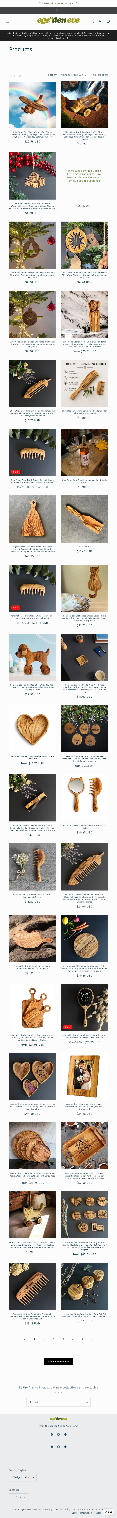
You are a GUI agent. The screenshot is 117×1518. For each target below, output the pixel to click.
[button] (7, 21)
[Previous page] (25, 1339)
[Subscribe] (86, 1402)
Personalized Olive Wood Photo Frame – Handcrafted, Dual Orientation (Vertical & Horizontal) (84, 1106)
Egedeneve (26, 1509)
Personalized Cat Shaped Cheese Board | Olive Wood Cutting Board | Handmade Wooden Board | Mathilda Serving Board (84, 618)
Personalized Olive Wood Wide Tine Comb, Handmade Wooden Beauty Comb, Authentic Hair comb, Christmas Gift (32, 1316)
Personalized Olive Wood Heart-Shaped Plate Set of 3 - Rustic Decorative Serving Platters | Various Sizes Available (32, 1106)
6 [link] (73, 1339)
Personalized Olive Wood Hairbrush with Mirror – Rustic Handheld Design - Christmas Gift (84, 1036)
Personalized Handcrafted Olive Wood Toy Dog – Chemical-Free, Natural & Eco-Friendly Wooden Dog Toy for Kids (32, 687)
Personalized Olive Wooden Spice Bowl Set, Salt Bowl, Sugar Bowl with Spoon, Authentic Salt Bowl (84, 1315)
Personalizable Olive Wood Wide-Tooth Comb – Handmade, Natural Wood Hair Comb (32, 617)
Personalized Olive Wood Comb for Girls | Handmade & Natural (32, 896)
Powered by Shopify (42, 1509)
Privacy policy (81, 1509)
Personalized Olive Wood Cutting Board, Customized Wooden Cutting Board (32, 967)
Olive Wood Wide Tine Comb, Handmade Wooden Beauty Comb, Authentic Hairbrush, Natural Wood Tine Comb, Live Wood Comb (32, 413)
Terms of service (99, 1509)
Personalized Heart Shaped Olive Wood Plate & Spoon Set (32, 757)
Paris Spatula (84, 547)
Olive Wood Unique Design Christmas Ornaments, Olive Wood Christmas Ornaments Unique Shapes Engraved (84, 175)
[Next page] (92, 1339)
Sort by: (52, 74)
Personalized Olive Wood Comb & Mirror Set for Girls (84, 826)
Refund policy (63, 1509)
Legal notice (102, 1513)
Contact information (82, 1513)
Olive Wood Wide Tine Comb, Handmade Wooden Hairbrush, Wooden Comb (84, 412)
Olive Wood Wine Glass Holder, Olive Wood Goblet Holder (84, 481)
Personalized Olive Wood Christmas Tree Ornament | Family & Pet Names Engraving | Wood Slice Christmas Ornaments (85, 758)
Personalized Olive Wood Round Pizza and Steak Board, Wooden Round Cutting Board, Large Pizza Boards (32, 1175)
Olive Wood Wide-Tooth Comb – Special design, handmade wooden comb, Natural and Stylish (32, 481)
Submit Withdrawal (58, 1361)
